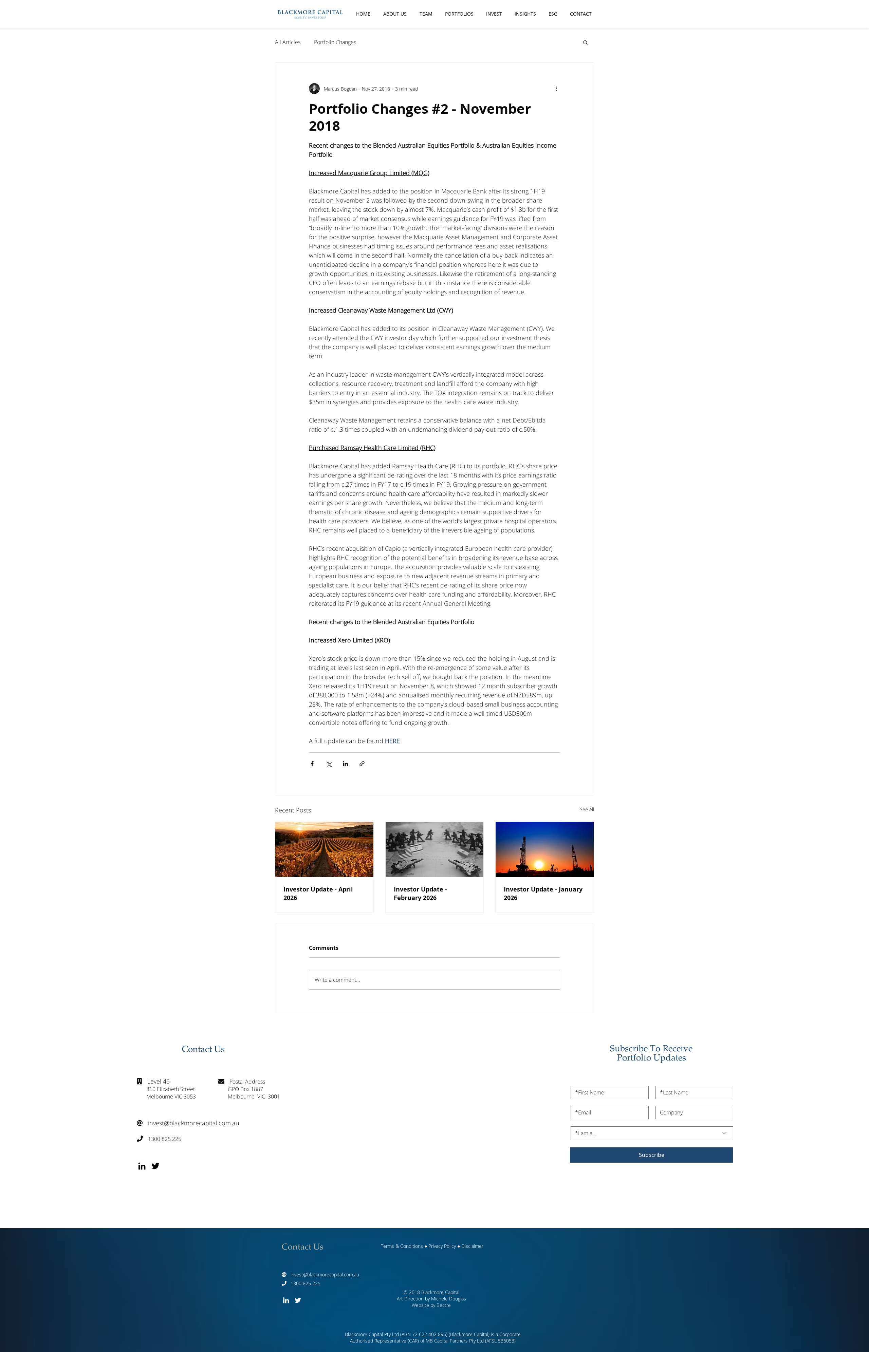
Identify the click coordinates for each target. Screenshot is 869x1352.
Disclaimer (472, 1246)
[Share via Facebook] (312, 763)
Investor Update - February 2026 (420, 893)
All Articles (287, 42)
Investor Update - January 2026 (543, 893)
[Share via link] (362, 763)
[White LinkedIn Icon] (286, 1300)
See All (587, 809)
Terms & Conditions (402, 1246)
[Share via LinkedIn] (345, 763)
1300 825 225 (159, 1139)
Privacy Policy (442, 1246)
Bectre (444, 1305)
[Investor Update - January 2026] (545, 849)
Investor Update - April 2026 (318, 893)
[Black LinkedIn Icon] (142, 1166)
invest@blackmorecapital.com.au (188, 1123)
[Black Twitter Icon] (155, 1166)
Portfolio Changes (335, 42)
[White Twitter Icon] (298, 1300)
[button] (585, 42)
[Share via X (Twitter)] (329, 763)
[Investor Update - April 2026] (324, 849)
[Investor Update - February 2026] (435, 849)
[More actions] (556, 88)
